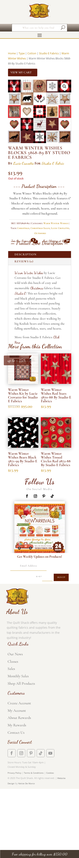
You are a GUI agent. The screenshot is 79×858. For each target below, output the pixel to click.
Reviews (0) (24, 261)
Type (22, 53)
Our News (15, 654)
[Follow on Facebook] (27, 496)
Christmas (23, 228)
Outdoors (40, 233)
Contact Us (16, 732)
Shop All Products (21, 683)
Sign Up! (61, 577)
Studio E (20, 293)
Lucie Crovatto (23, 163)
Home (12, 53)
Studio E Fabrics (49, 53)
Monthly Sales (18, 676)
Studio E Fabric (53, 163)
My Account (17, 710)
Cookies (50, 772)
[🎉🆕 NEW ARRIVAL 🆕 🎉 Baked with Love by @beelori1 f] (39, 529)
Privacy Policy (14, 772)
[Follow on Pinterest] (43, 496)
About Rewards (19, 717)
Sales (11, 668)
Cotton (31, 53)
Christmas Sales (40, 228)
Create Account (19, 703)
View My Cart (21, 72)
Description (25, 254)
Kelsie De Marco (26, 783)
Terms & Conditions (34, 772)
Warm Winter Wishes (55, 223)
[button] (64, 86)
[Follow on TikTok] (52, 496)
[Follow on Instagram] (35, 496)
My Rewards (17, 725)
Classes (13, 661)
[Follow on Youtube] (50, 753)
